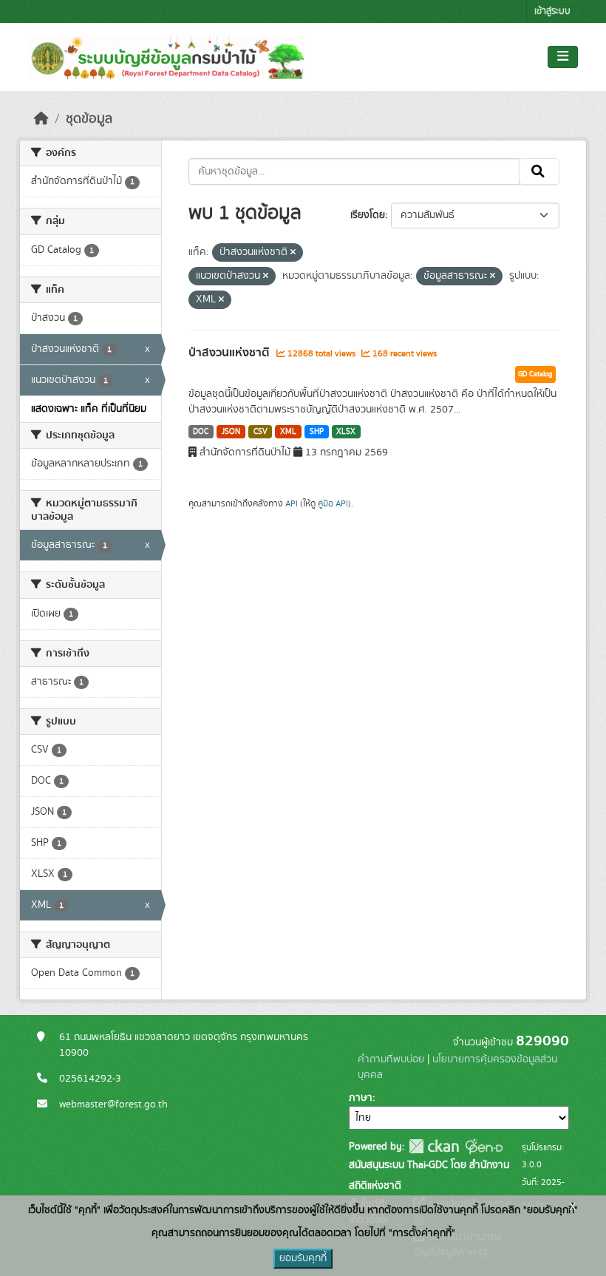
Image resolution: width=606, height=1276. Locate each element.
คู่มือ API (333, 503)
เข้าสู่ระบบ (552, 11)
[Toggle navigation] (563, 57)
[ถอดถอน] (293, 253)
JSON (231, 432)
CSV (260, 432)
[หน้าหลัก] (41, 119)
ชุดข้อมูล (89, 119)
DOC (200, 432)
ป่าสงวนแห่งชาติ (230, 352)
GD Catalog (535, 374)
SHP (317, 432)
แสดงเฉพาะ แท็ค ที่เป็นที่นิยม (88, 408)
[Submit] (539, 171)
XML (288, 432)
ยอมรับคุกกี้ (303, 1258)
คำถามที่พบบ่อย (391, 1059)
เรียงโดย (367, 215)
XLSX (345, 432)
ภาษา (360, 1097)
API (291, 503)
